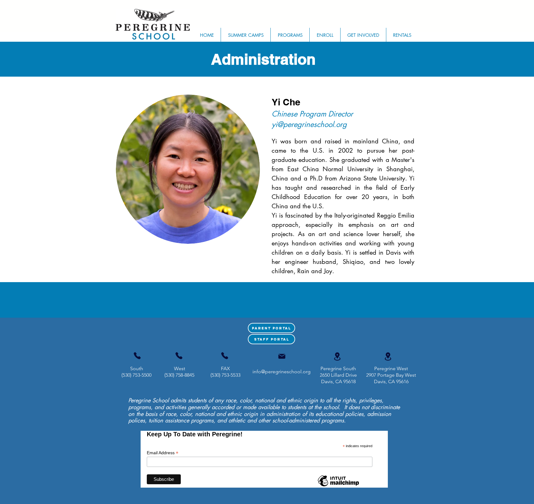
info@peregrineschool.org (281, 372)
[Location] (337, 356)
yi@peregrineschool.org (309, 124)
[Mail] (282, 356)
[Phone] (137, 356)
